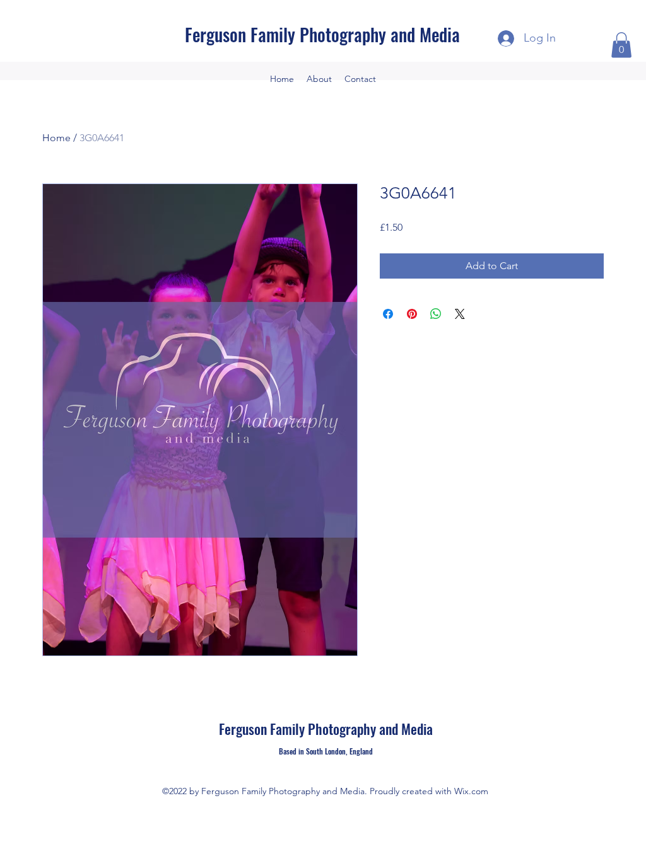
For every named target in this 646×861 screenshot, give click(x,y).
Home (56, 138)
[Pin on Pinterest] (412, 313)
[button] (621, 45)
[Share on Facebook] (388, 313)
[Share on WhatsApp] (435, 313)
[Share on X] (459, 313)
